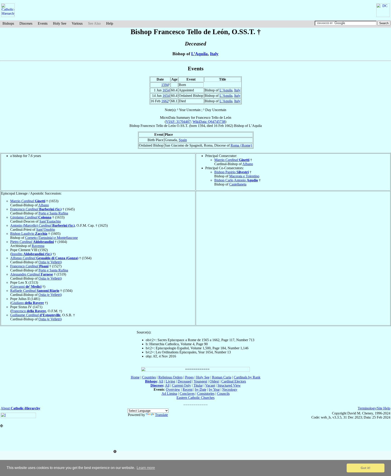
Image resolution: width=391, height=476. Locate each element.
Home (135, 377)
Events (43, 23)
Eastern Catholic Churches (195, 398)
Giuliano (27, 303)
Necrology (229, 389)
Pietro (32, 242)
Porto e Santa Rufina (53, 213)
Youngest (200, 381)
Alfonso (44, 258)
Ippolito (31, 254)
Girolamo (30, 217)
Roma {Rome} (241, 145)
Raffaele (34, 291)
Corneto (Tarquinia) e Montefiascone (51, 238)
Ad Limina (169, 393)
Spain (183, 140)
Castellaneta (237, 184)
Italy (214, 53)
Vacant (210, 385)
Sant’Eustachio (50, 221)
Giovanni (26, 286)
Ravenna (38, 246)
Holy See (59, 23)
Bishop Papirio (231, 172)
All (161, 381)
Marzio (231, 160)
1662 (165, 101)
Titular (198, 385)
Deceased (184, 381)
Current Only (181, 385)
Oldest (214, 381)
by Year (214, 389)
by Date (200, 389)
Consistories (206, 393)
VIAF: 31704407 (178, 122)
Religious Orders (170, 377)
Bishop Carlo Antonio (236, 180)
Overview (173, 389)
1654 (166, 90)
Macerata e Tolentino (244, 176)
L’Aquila (199, 53)
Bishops (8, 23)
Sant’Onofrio (45, 229)
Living (170, 381)
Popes (189, 377)
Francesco (36, 209)
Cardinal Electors (233, 381)
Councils (223, 393)
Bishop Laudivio (28, 234)
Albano (247, 164)
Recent (188, 389)
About (20, 408)
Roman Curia (221, 377)
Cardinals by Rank (247, 377)
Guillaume (35, 315)
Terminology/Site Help (374, 408)
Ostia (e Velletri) (50, 262)
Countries (149, 377)
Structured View (229, 385)
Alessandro (31, 274)
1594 (165, 85)
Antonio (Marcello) (42, 225)
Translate (161, 415)
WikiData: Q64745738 (209, 122)
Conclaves (187, 393)
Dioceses (25, 23)
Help (109, 23)
